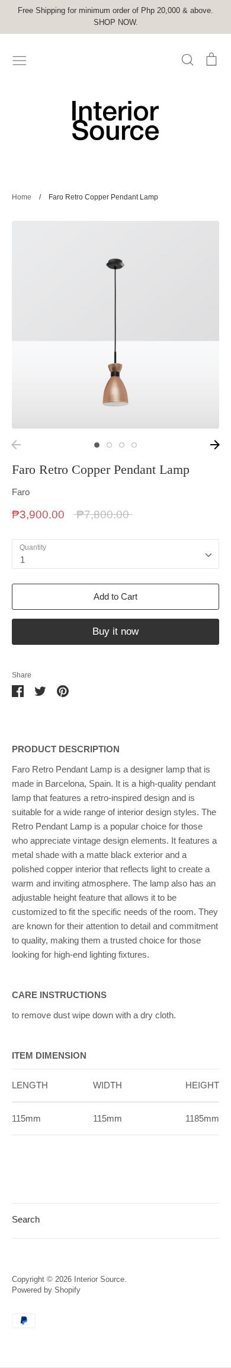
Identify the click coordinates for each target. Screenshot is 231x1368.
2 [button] (109, 445)
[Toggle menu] (19, 59)
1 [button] (97, 445)
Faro (21, 492)
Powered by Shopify (46, 1289)
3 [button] (121, 445)
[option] (115, 325)
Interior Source (99, 1279)
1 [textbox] (22, 560)
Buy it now (115, 631)
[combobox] (115, 554)
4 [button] (134, 445)
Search (26, 1219)
